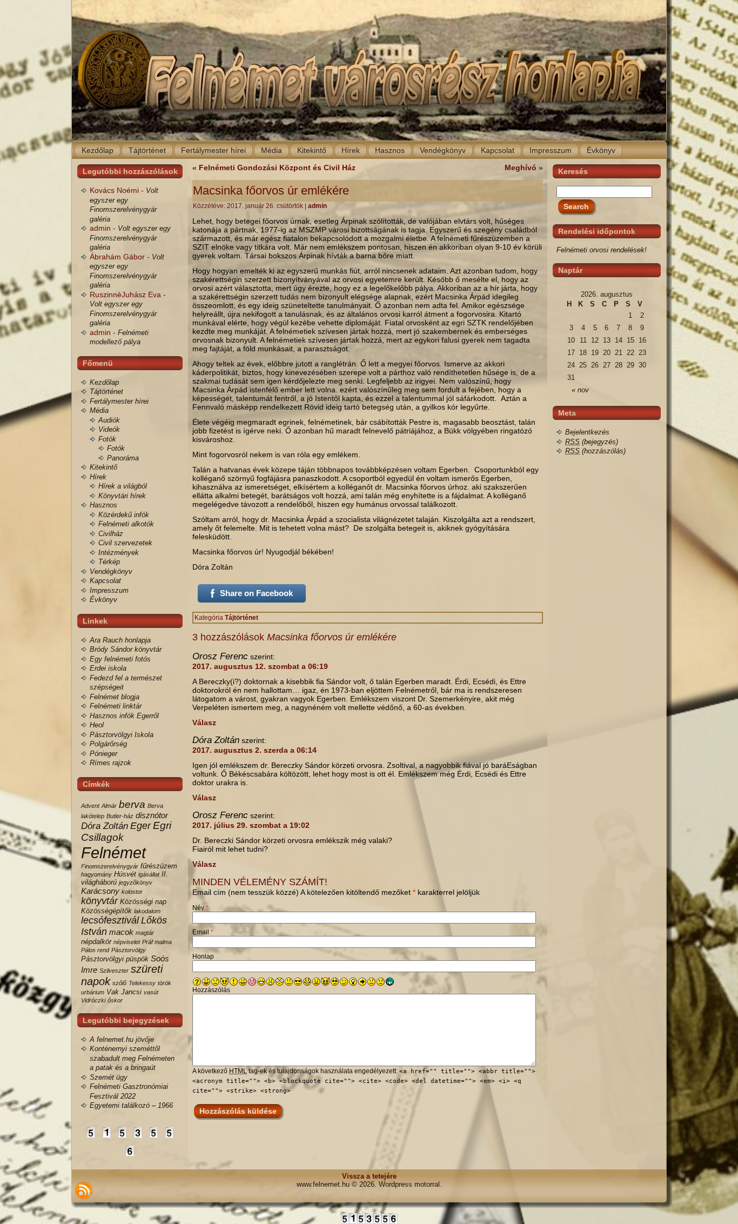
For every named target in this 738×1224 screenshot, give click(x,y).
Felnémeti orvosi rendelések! (601, 250)
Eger (140, 825)
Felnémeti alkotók (126, 524)
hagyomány (96, 874)
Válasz (204, 722)
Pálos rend (95, 950)
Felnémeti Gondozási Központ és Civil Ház (277, 167)
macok (121, 932)
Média (99, 410)
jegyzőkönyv (135, 882)
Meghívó (520, 167)
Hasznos (103, 505)
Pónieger (103, 754)
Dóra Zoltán (104, 826)
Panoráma (123, 458)
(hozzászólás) (595, 451)
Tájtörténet (106, 391)
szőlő (119, 983)
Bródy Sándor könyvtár (126, 649)
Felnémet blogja (114, 697)
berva (132, 804)
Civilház (110, 534)
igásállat (148, 874)
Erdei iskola (108, 668)
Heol (97, 725)
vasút (151, 992)
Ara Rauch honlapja (120, 640)
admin (317, 206)
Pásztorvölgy (128, 950)
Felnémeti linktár (116, 706)
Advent (90, 805)
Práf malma (157, 942)
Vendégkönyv (111, 571)
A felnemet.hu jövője (122, 1039)
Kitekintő (103, 467)
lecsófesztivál (110, 920)
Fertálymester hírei (119, 401)
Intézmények (118, 553)
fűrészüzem (158, 866)
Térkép (109, 562)
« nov (580, 390)
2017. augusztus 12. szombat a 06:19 (260, 666)
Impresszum (109, 590)
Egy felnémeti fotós (120, 659)
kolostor (132, 891)
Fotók (107, 439)
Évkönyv (103, 600)
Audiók (109, 420)
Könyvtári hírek (122, 496)
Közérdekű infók (123, 515)
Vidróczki (93, 1000)
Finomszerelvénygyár (109, 866)
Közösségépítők (106, 911)
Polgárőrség (108, 744)
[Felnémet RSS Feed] (83, 1190)
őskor (115, 1000)
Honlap (203, 956)
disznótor (152, 815)
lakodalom (147, 911)
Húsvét (125, 874)
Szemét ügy (109, 1077)
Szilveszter (114, 970)
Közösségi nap (143, 902)
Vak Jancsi (124, 992)
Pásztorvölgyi (102, 959)
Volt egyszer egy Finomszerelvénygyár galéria (130, 237)
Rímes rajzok (110, 763)
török (164, 983)
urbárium (92, 992)
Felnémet (113, 852)
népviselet (126, 942)
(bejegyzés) (591, 442)
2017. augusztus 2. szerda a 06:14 (254, 750)
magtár (145, 932)
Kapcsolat (105, 581)
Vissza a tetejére (369, 1176)
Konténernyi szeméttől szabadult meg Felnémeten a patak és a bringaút (132, 1058)
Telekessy (142, 983)
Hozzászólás (211, 990)
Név (200, 908)
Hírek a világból (122, 486)
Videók (109, 429)
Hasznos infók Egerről (124, 716)
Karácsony (100, 890)
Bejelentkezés (587, 432)
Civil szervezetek (125, 543)
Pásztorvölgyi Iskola (121, 735)
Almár (109, 805)
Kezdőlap (104, 382)
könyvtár (99, 900)
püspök (137, 959)
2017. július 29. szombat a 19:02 (251, 825)
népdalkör (96, 942)
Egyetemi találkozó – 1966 (131, 1105)
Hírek (98, 477)
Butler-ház (119, 816)
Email (202, 932)
